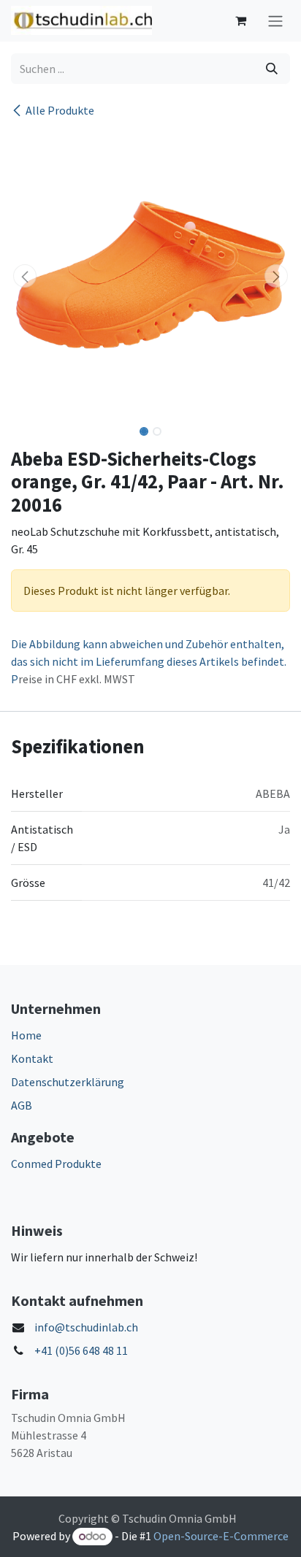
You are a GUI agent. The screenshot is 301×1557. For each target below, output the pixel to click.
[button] (25, 276)
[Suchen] (272, 68)
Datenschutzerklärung (67, 1081)
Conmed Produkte (56, 1163)
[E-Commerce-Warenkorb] (240, 20)
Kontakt (32, 1058)
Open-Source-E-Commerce (221, 1536)
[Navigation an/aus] (275, 21)
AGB (21, 1105)
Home (26, 1035)
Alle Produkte (60, 110)
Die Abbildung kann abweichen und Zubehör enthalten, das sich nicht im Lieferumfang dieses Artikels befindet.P (148, 661)
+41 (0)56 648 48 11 (81, 1350)
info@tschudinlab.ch (86, 1327)
